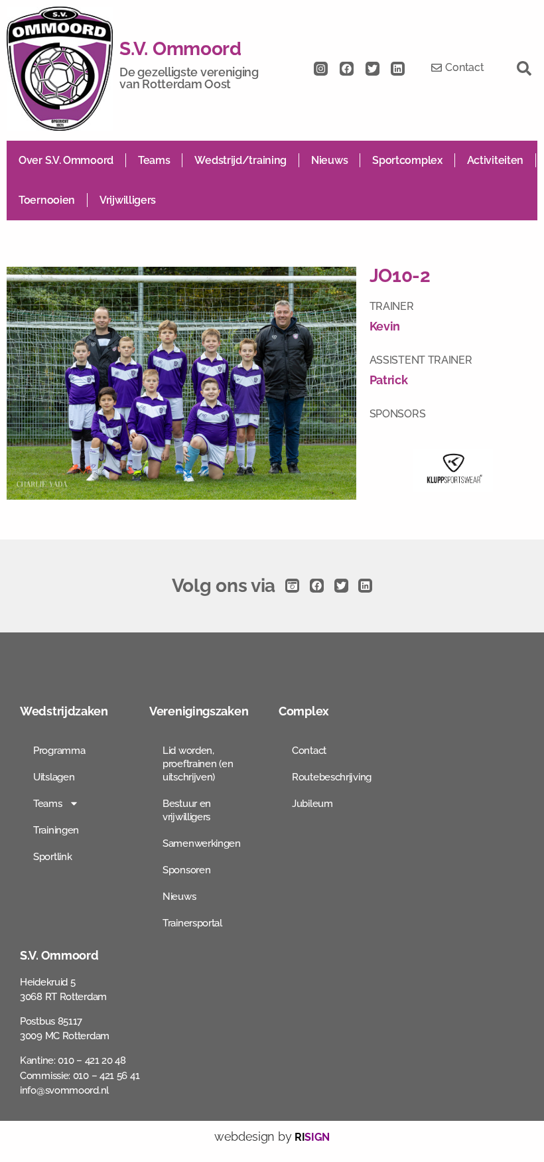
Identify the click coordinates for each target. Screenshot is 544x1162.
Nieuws (329, 160)
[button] (524, 68)
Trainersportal (192, 923)
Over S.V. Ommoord (66, 160)
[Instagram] (321, 69)
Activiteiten (495, 160)
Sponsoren (186, 870)
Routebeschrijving (332, 777)
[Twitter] (372, 69)
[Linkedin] (398, 69)
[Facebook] (347, 69)
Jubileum (312, 804)
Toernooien (47, 200)
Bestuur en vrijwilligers (187, 810)
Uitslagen (53, 777)
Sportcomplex (407, 160)
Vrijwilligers (128, 200)
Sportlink (52, 857)
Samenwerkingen (202, 843)
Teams (154, 160)
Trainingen (56, 830)
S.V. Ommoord (180, 49)
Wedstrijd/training (240, 160)
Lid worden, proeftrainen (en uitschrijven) (198, 764)
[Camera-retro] (292, 586)
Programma (59, 751)
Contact (309, 751)
